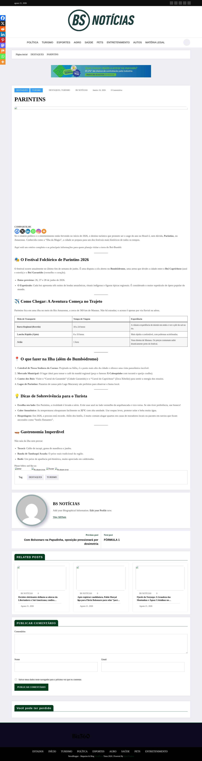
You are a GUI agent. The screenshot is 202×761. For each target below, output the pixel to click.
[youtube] (189, 3)
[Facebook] (17, 231)
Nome (17, 659)
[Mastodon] (2, 45)
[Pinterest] (2, 40)
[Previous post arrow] (15, 539)
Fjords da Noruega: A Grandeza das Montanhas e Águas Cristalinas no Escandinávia (154, 599)
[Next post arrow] (186, 539)
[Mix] (2, 51)
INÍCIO (52, 751)
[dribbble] (180, 3)
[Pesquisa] (177, 42)
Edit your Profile (98, 510)
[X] (22, 231)
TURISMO (47, 42)
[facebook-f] (171, 3)
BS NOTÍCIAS (82, 90)
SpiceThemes (129, 756)
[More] (43, 231)
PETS (100, 42)
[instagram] (184, 3)
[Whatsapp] (33, 231)
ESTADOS (37, 751)
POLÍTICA (32, 42)
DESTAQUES (22, 90)
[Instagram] (38, 231)
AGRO (77, 42)
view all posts (59, 517)
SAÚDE (89, 42)
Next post (108, 535)
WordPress (99, 756)
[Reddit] (2, 29)
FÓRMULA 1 (112, 539)
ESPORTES (63, 42)
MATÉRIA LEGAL (155, 42)
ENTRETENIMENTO (118, 42)
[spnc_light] (186, 42)
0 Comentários (116, 90)
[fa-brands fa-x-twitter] (176, 3)
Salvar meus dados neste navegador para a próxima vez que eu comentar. (50, 679)
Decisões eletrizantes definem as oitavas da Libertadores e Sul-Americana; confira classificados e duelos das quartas (37, 599)
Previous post (92, 535)
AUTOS (137, 42)
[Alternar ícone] (14, 43)
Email (103, 659)
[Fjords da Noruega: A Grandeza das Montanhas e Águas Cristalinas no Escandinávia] (160, 578)
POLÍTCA (82, 751)
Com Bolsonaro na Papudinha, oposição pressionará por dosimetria (61, 541)
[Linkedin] (27, 231)
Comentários (19, 631)
